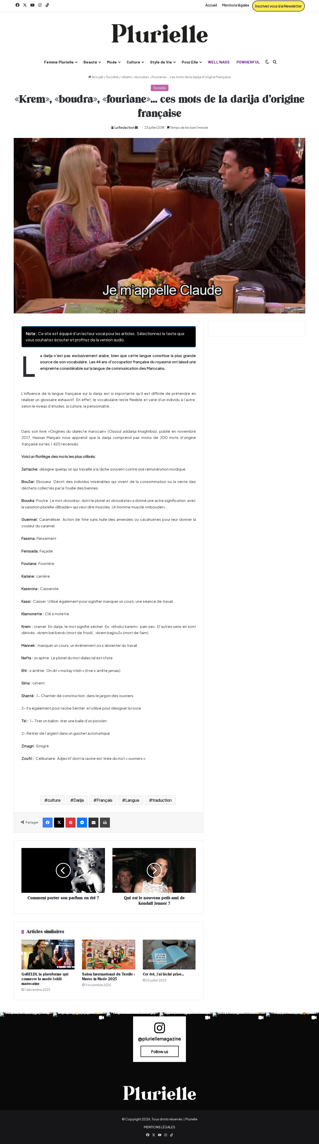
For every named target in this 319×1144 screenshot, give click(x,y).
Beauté (90, 62)
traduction (162, 800)
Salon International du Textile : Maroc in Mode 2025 (108, 977)
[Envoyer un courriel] (136, 127)
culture (54, 800)
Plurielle (191, 1119)
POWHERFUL (248, 62)
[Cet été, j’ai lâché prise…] (169, 954)
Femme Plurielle (59, 62)
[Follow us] (159, 1030)
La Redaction (124, 127)
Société (112, 77)
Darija (79, 800)
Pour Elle (190, 62)
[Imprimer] (105, 823)
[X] (59, 823)
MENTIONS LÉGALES (159, 1127)
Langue (132, 800)
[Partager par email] (93, 823)
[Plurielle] (159, 33)
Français (104, 800)
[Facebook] (48, 823)
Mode (112, 62)
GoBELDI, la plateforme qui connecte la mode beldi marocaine (44, 979)
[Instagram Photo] (26, 1039)
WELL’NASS (219, 62)
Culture (133, 62)
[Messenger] (82, 823)
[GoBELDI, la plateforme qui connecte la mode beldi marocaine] (48, 954)
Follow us (159, 1051)
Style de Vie (161, 62)
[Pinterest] (71, 823)
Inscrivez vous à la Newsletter (278, 6)
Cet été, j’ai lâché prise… (163, 974)
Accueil (211, 5)
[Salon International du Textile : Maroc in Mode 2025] (108, 954)
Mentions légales (235, 5)
